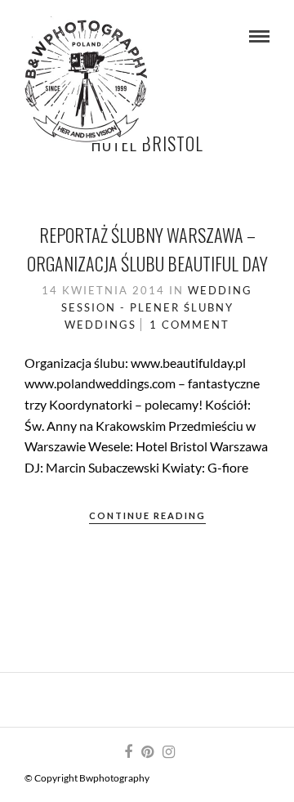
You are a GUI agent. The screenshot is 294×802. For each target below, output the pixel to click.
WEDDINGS (100, 324)
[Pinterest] (147, 752)
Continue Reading (147, 515)
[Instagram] (168, 752)
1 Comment (189, 324)
